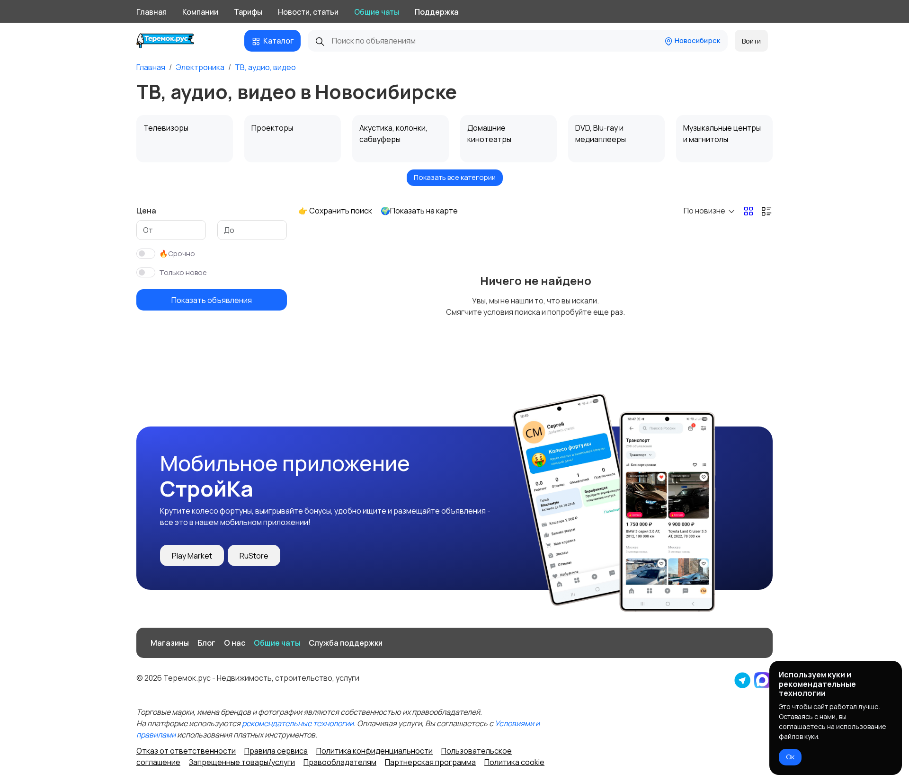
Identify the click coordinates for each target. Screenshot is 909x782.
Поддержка (437, 12)
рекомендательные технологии (298, 723)
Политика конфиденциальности (374, 751)
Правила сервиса (276, 751)
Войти (751, 40)
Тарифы (248, 12)
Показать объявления (211, 300)
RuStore (254, 556)
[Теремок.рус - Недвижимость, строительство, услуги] (172, 41)
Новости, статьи (308, 12)
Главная (151, 12)
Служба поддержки (346, 643)
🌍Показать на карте (419, 210)
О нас (234, 643)
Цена (146, 210)
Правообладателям (339, 762)
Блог (206, 643)
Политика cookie (514, 762)
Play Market (192, 556)
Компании (200, 12)
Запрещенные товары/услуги (242, 762)
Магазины (170, 643)
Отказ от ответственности (186, 751)
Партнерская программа (430, 762)
